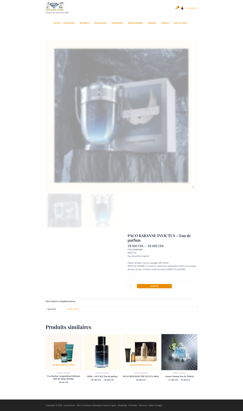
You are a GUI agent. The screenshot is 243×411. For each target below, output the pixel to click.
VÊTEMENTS (84, 23)
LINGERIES (151, 23)
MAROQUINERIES (135, 23)
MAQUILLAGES (100, 23)
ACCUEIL (57, 23)
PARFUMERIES (117, 23)
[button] (76, 23)
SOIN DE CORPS (180, 23)
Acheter (154, 286)
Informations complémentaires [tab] (60, 301)
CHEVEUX (165, 23)
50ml (76, 309)
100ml (70, 309)
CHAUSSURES (69, 23)
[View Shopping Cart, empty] (176, 8)
